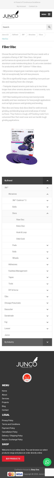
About (4, 395)
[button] (47, 462)
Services (5, 399)
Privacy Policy (7, 420)
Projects (5, 402)
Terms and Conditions (11, 424)
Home (4, 391)
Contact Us (33, 6)
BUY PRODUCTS (13, 459)
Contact (5, 410)
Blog (4, 406)
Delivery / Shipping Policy (12, 436)
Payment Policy (8, 428)
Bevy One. (35, 470)
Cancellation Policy (9, 432)
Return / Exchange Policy (12, 440)
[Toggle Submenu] (47, 180)
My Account (21, 6)
